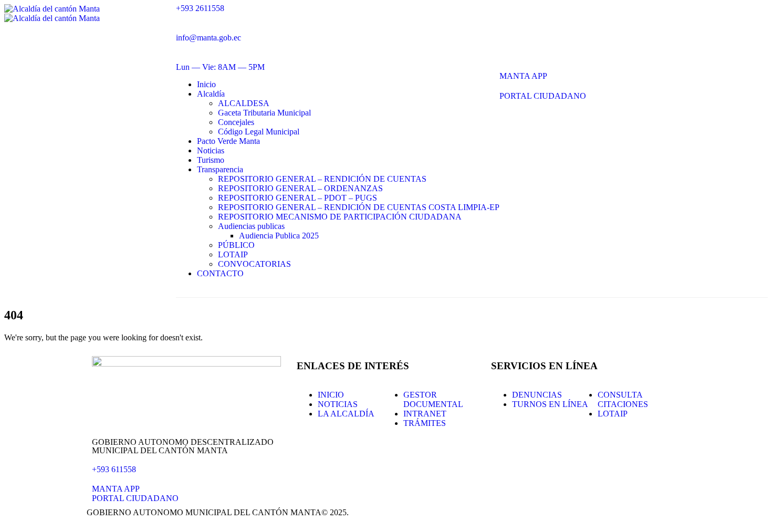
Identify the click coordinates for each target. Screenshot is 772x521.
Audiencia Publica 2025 (279, 235)
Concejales (236, 122)
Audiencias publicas (251, 226)
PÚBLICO (236, 245)
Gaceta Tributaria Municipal (264, 112)
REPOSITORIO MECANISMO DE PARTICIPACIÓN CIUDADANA (340, 216)
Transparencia (220, 169)
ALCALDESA (243, 103)
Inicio (206, 84)
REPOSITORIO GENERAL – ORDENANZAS (300, 188)
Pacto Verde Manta (228, 141)
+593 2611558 (200, 8)
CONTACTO (220, 273)
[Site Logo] (52, 13)
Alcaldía (211, 93)
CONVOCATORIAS (254, 263)
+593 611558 (114, 469)
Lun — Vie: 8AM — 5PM (220, 66)
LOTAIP (233, 254)
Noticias (210, 150)
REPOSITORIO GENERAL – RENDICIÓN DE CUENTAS (322, 178)
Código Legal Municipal (258, 131)
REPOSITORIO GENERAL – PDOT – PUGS (297, 197)
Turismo (210, 159)
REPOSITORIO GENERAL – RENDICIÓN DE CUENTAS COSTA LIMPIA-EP (358, 207)
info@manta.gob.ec (208, 37)
